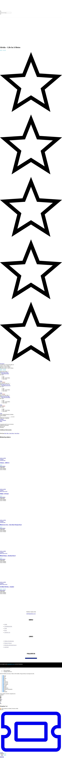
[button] (20, 3)
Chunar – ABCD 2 (4, 462)
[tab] (31, 425)
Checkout (2, 756)
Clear (1, 381)
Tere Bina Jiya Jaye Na (4, 383)
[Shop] (31, 698)
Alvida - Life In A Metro (4, 365)
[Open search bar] (0, 11)
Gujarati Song (2, 460)
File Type (2, 407)
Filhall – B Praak (4, 493)
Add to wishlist (3, 458)
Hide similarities (7, 670)
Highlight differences (8, 671)
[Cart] (1, 16)
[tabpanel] (31, 432)
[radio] (32, 376)
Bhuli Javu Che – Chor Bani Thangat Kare (11, 524)
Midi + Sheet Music (10, 433)
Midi (5, 433)
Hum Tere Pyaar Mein (4, 395)
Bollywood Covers (3, 491)
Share (1, 421)
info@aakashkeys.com (31, 613)
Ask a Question (3, 420)
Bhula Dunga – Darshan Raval (8, 555)
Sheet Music (17, 433)
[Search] (0, 14)
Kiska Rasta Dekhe (3, 371)
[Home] (31, 696)
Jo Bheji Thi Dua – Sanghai (7, 586)
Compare (2, 419)
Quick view (2, 467)
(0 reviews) (2, 363)
